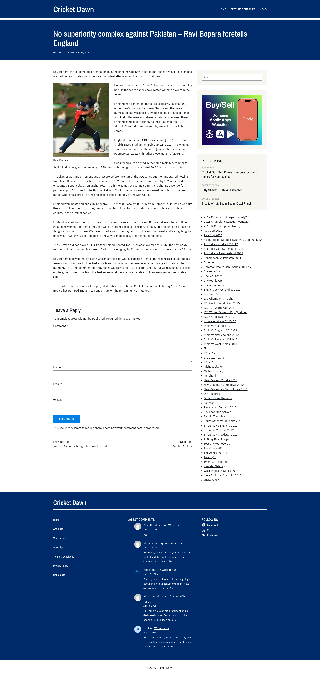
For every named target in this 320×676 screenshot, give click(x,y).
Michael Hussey (214, 371)
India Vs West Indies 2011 (220, 344)
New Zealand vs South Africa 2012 (226, 389)
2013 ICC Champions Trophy (222, 226)
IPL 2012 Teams (214, 357)
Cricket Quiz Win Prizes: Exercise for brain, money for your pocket (229, 174)
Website (58, 400)
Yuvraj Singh (211, 480)
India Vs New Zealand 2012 (221, 335)
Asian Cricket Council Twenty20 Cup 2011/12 (233, 240)
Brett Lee (209, 262)
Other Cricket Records (218, 398)
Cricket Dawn (73, 9)
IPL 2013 (210, 362)
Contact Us (175, 543)
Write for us (175, 525)
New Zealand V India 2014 (221, 380)
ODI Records (212, 394)
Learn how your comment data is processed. (131, 428)
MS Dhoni (210, 375)
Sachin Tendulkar (215, 416)
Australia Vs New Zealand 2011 (224, 249)
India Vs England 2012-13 (220, 330)
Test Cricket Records (217, 443)
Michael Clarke (213, 366)
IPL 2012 (210, 353)
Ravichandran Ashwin (217, 412)
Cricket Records (214, 285)
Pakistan (209, 403)
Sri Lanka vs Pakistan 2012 (221, 434)
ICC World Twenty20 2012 (221, 317)
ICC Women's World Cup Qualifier (225, 312)
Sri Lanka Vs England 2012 (221, 425)
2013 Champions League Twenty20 (226, 221)
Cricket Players (213, 280)
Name (58, 367)
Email (57, 384)
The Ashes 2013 (214, 448)
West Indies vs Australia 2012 (223, 475)
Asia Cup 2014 (213, 235)
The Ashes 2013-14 (216, 453)
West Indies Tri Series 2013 (221, 471)
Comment (60, 326)
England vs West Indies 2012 (222, 289)
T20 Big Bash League (217, 439)
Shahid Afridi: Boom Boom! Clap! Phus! (226, 203)
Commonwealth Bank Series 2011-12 (228, 267)
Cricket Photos (213, 276)
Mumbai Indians (182, 446)
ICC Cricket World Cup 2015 (222, 303)
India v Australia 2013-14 (220, 321)
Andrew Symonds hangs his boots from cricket (82, 446)
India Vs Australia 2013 (219, 326)
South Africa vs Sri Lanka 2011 (223, 421)
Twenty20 (210, 457)
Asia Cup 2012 (213, 230)
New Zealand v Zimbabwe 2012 (224, 385)
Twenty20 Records (216, 462)
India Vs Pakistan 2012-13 (221, 339)
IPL (206, 348)
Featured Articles (215, 294)
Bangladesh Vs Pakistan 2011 (222, 258)
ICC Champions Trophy (218, 298)
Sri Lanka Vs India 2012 (219, 430)
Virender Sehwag (214, 466)
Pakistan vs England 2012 (220, 407)
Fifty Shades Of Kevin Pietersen (222, 190)
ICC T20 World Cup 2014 (220, 308)
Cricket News (212, 271)
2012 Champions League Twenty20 (226, 217)
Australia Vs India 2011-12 (221, 244)
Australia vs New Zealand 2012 (223, 253)
